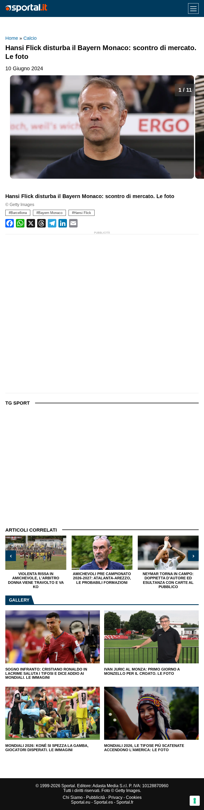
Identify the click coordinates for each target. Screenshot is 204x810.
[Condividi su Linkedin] (62, 223)
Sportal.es (103, 802)
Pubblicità (95, 797)
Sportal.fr (124, 802)
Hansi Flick (82, 213)
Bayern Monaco (50, 213)
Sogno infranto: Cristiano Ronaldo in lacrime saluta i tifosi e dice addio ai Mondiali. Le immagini (46, 673)
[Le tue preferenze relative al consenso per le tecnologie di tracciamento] (195, 801)
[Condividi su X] (31, 223)
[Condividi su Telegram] (52, 223)
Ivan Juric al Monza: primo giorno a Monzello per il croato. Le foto (142, 671)
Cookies (134, 797)
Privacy (115, 797)
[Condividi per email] (73, 223)
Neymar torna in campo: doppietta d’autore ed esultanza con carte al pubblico (168, 580)
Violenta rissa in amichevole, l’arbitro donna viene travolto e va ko (36, 580)
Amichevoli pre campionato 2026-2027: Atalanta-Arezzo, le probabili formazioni (102, 578)
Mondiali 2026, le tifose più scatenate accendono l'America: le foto (144, 748)
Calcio (30, 38)
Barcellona (19, 213)
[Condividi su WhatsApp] (20, 223)
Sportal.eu (80, 802)
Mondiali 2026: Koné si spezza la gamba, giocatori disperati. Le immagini (46, 748)
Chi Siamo (73, 797)
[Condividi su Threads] (41, 223)
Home (11, 38)
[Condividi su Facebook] (9, 223)
